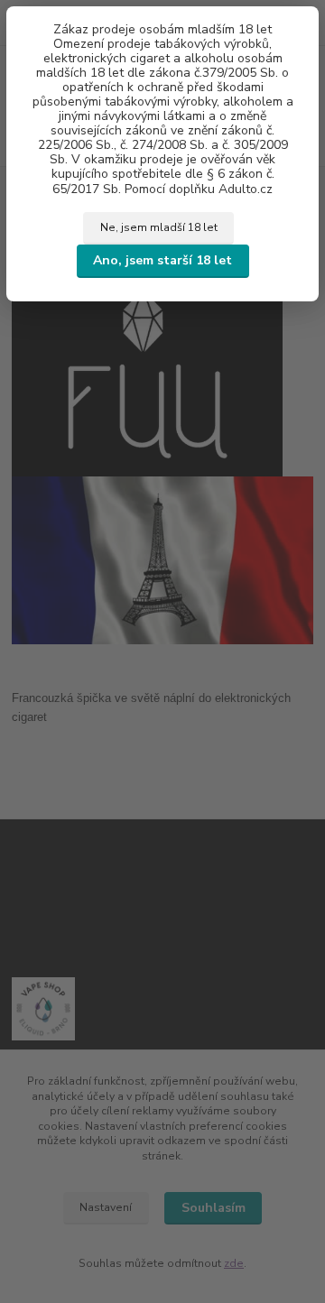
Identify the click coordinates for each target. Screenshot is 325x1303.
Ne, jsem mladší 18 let (159, 227)
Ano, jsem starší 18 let (162, 260)
